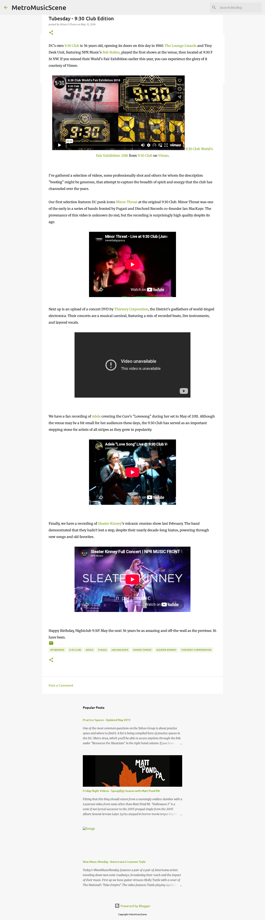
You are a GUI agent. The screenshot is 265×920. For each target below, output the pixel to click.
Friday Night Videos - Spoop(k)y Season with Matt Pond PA (121, 791)
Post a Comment (61, 685)
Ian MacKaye (120, 650)
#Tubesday (57, 650)
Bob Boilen (111, 52)
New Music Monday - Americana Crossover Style (114, 862)
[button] (51, 33)
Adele (96, 416)
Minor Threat (126, 202)
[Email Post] (51, 644)
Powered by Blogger (135, 906)
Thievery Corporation (131, 309)
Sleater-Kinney (110, 523)
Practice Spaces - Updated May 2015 (106, 720)
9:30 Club (72, 46)
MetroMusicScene (39, 7)
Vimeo (163, 155)
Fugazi (102, 650)
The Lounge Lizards (180, 46)
